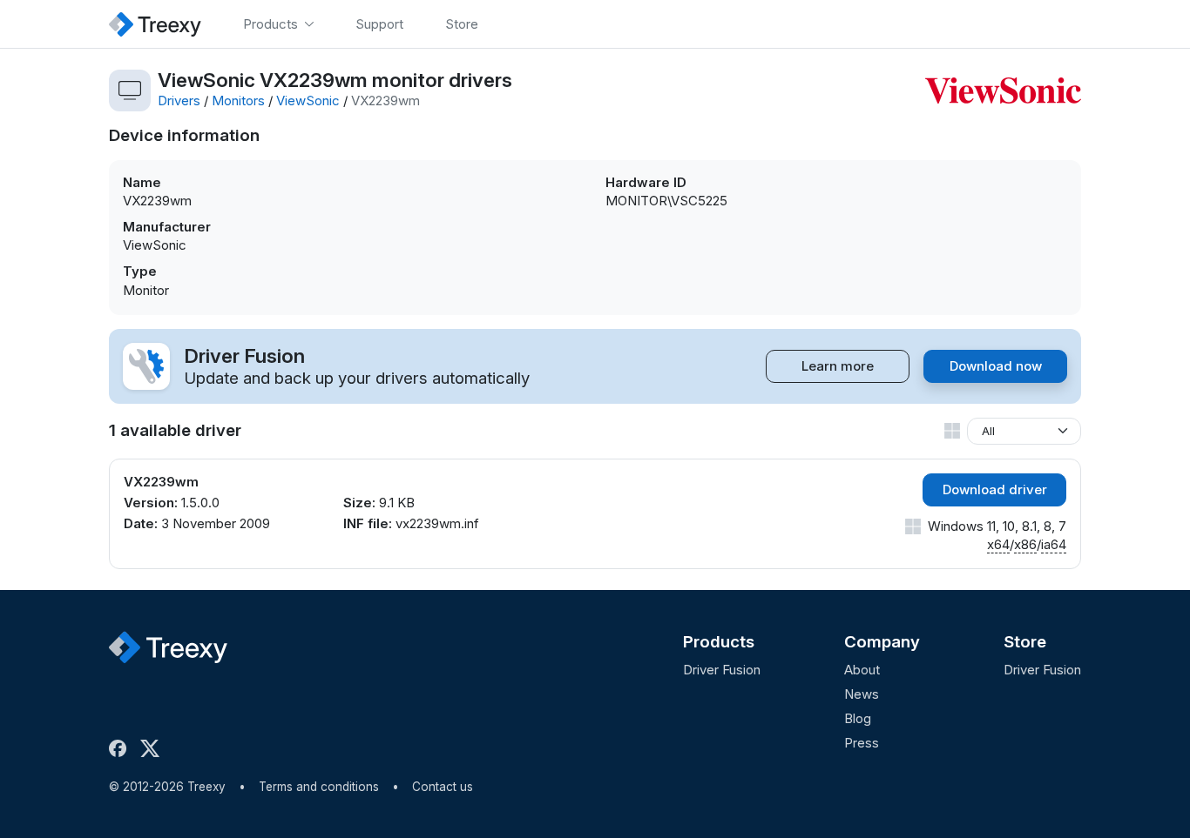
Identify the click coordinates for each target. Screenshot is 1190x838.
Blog (857, 718)
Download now (996, 366)
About (862, 669)
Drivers (179, 100)
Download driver (995, 489)
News (861, 694)
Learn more (837, 366)
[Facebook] (121, 748)
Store (1025, 642)
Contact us (442, 787)
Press (861, 742)
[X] (153, 748)
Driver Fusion (722, 669)
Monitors (238, 100)
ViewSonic (308, 100)
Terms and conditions (319, 787)
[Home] (155, 24)
